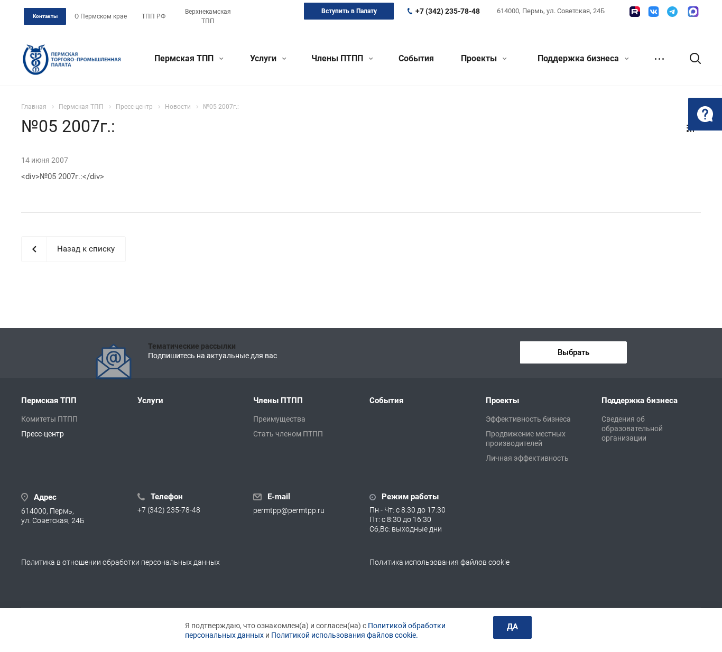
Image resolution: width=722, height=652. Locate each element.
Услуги (264, 58)
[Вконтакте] (653, 11)
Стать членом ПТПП (288, 434)
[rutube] (635, 11)
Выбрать (573, 352)
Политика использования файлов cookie (439, 562)
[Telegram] (672, 11)
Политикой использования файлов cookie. (344, 635)
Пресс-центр (42, 434)
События (416, 58)
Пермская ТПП (185, 58)
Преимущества (279, 419)
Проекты (480, 58)
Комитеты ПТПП (49, 419)
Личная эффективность (527, 458)
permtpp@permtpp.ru (289, 510)
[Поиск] (690, 58)
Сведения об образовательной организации (632, 428)
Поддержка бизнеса (579, 58)
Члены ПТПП (338, 58)
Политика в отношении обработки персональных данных (120, 562)
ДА (512, 626)
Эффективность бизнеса (528, 419)
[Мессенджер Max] (693, 11)
